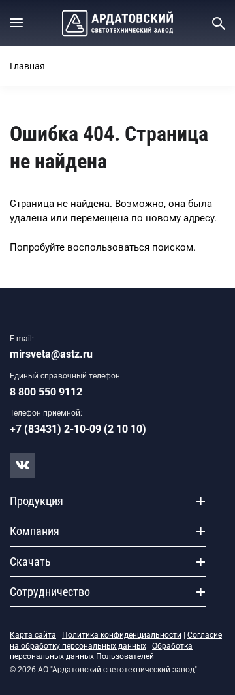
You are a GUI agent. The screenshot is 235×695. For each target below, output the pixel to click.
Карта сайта (33, 635)
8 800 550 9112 (46, 392)
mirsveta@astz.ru (51, 354)
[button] (16, 22)
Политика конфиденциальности (121, 635)
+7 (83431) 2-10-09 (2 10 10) (78, 429)
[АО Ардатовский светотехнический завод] (117, 23)
